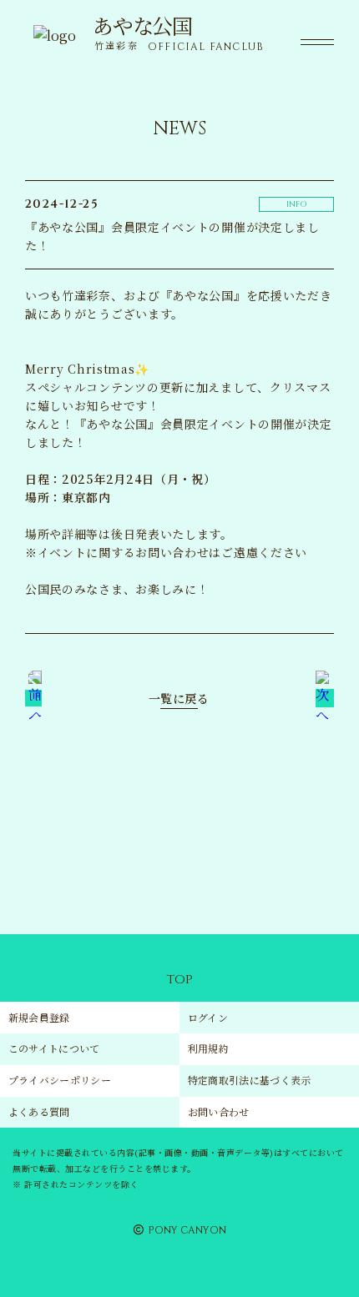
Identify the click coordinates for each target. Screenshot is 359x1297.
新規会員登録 (39, 1017)
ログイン (208, 1017)
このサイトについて (54, 1048)
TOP (179, 979)
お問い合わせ (219, 1111)
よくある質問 (39, 1111)
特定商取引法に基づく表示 (249, 1080)
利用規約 (208, 1048)
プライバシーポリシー (60, 1080)
